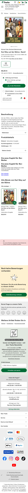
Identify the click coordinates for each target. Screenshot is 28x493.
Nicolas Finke (5, 49)
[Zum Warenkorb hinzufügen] (14, 203)
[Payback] (8, 452)
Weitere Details (6, 150)
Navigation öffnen (2, 7)
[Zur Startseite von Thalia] (9, 2)
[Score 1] (3, 312)
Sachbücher (13, 13)
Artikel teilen (25, 20)
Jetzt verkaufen (5, 173)
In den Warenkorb (15, 86)
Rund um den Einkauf (7, 422)
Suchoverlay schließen (14, 6)
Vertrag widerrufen (14, 409)
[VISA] (10, 432)
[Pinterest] (17, 459)
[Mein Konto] (18, 2)
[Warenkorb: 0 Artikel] (25, 2)
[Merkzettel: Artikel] (22, 2)
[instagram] (11, 459)
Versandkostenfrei (18, 73)
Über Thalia (4, 414)
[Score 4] (19, 312)
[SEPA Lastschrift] (9, 439)
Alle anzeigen (5, 186)
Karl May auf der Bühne (15, 58)
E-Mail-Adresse (5, 362)
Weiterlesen (5, 132)
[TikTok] (23, 459)
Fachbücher (10, 323)
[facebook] (5, 459)
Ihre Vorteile (4, 426)
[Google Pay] (20, 439)
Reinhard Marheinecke (15, 49)
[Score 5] (24, 312)
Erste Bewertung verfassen (14, 295)
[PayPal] (19, 446)
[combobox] (3, 78)
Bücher (6, 13)
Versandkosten (22, 490)
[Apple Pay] (8, 446)
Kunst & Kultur (22, 13)
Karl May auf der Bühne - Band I (9, 202)
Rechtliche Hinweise (14, 358)
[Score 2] (8, 312)
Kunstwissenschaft (20, 323)
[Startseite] (2, 13)
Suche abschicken (9, 9)
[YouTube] (14, 465)
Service (3, 418)
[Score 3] (13, 312)
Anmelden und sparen (14, 370)
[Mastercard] (18, 432)
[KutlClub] (20, 452)
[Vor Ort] (15, 2)
